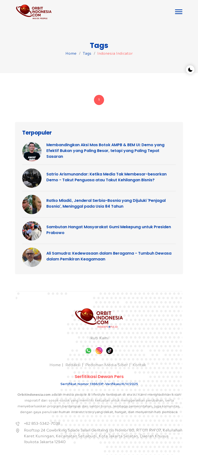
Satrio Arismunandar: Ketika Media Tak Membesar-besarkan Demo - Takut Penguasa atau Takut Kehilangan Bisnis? (106, 177)
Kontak (139, 365)
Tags (87, 54)
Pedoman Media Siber (106, 365)
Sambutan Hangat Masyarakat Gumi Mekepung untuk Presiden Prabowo (108, 229)
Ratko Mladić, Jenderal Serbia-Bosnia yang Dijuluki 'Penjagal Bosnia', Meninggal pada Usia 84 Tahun (106, 203)
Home (71, 54)
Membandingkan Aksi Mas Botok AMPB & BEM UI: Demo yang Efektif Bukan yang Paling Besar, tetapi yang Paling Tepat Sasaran (105, 150)
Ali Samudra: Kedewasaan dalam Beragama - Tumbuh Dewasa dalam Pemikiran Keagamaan (108, 256)
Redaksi (73, 365)
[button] (178, 11)
